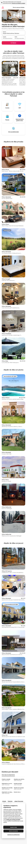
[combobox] (13, 33)
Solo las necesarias (13, 831)
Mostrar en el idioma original (18, 3)
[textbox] (7, 38)
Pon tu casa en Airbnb (18, 7)
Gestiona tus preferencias (13, 834)
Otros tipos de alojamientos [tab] (8, 774)
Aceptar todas (13, 827)
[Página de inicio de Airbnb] (3, 7)
